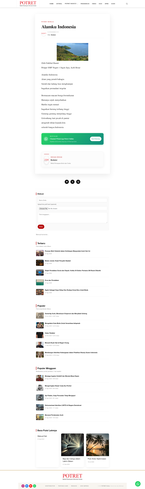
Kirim (41, 227)
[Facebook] (26, 486)
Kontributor (50, 486)
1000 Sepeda (84, 486)
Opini (107, 3)
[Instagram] (23, 486)
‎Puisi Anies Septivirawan (97, 458)
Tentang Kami (63, 486)
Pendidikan (85, 3)
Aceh (113, 3)
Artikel (59, 3)
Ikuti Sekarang (96, 139)
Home (52, 3)
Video (94, 3)
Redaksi (53, 35)
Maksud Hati (42, 436)
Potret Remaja (47, 22)
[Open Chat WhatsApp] (138, 484)
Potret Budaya (71, 3)
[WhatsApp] (34, 486)
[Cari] (127, 3)
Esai (100, 3)
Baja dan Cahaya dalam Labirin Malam (71, 459)
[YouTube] (30, 486)
